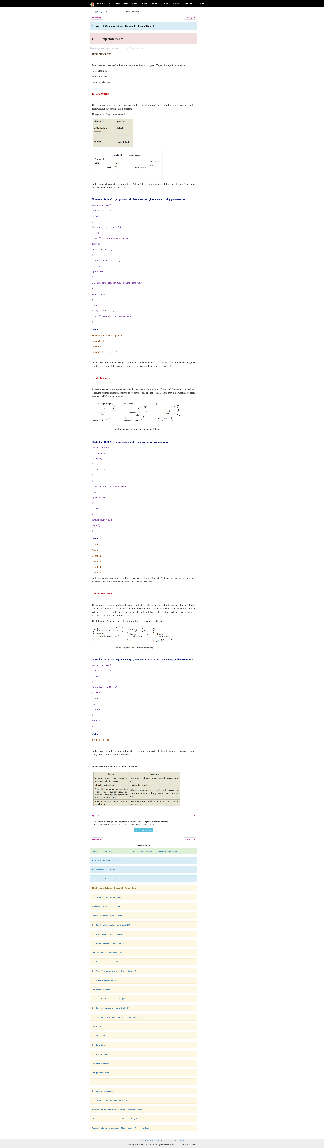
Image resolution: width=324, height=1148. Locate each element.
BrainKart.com (104, 3)
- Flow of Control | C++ (106, 906)
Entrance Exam (190, 3)
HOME (117, 3)
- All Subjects (107, 860)
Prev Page (98, 18)
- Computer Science (117, 1110)
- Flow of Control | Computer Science (118, 1119)
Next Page (189, 18)
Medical (143, 3)
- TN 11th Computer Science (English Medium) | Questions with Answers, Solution (136, 851)
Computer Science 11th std (108, 12)
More (202, 3)
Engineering (155, 3)
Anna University (130, 3)
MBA (166, 3)
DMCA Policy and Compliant (175, 1140)
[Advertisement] (217, 48)
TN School (175, 3)
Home (92, 12)
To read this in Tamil (143, 830)
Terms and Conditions (157, 1140)
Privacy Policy (144, 1140)
